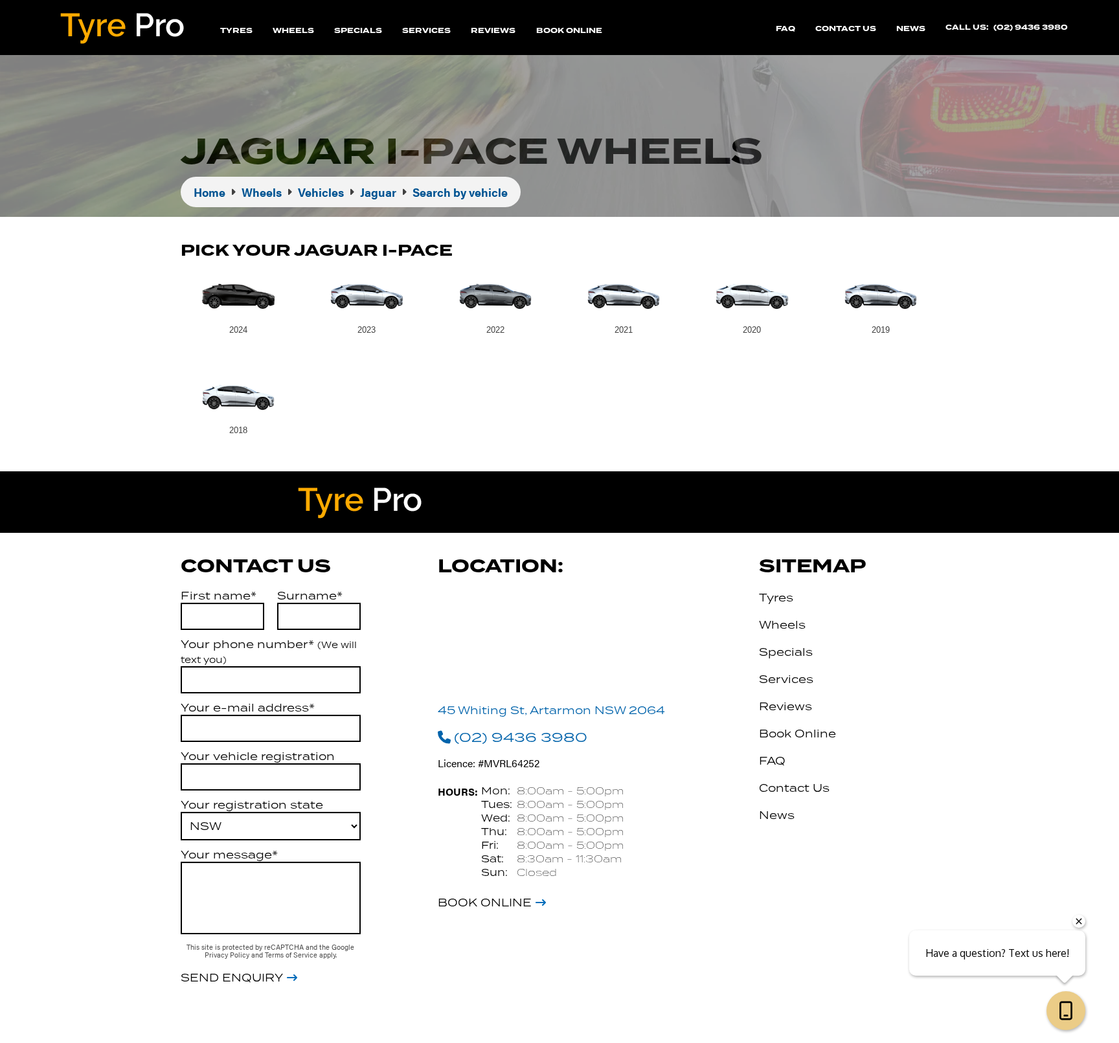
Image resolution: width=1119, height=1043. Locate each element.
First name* (218, 596)
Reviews (493, 30)
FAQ (785, 28)
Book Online (569, 30)
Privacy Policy (228, 954)
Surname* (310, 596)
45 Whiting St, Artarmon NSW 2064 (551, 710)
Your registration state (252, 805)
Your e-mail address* (248, 708)
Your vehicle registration (258, 756)
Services (426, 30)
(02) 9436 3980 (1030, 27)
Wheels (293, 30)
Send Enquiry (232, 977)
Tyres (236, 30)
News (910, 28)
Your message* (229, 854)
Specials (358, 30)
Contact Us (845, 28)
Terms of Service (292, 954)
